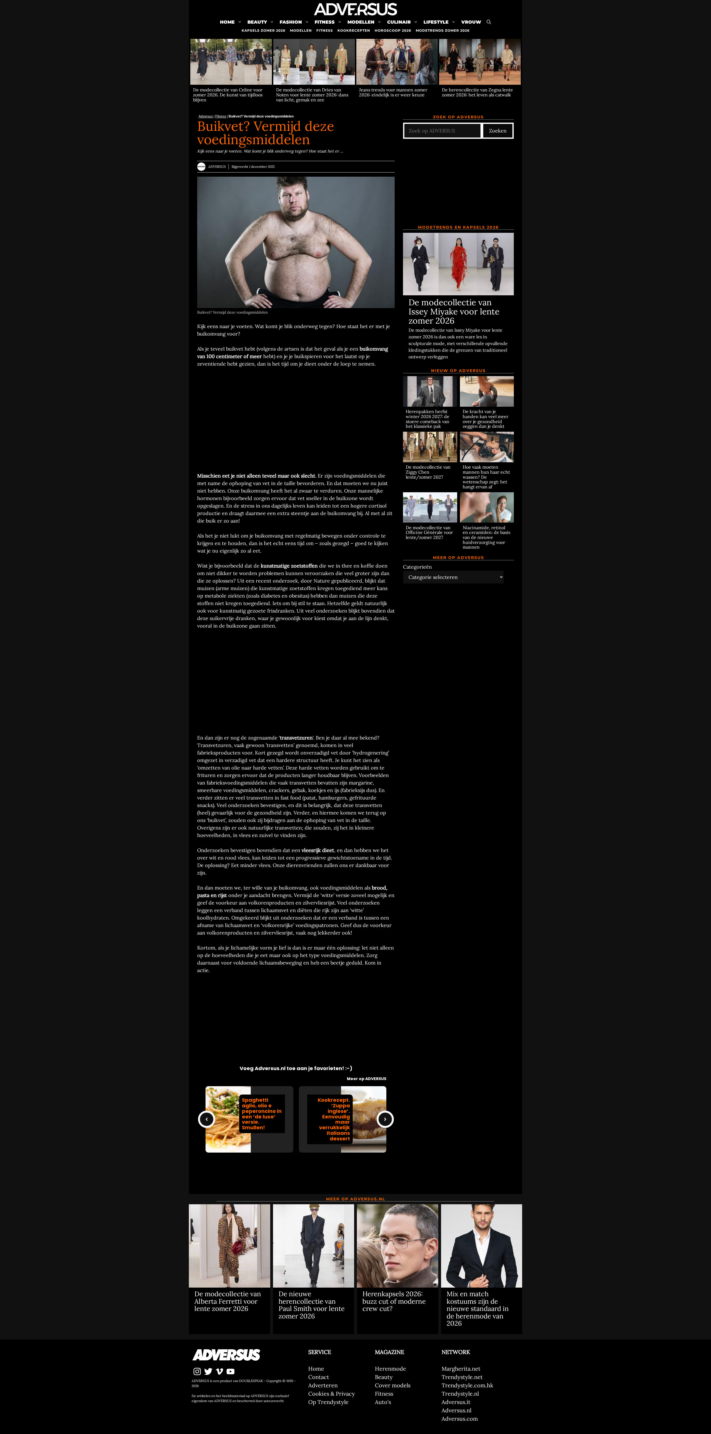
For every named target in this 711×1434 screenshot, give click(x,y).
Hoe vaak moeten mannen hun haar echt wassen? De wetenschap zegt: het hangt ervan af (486, 476)
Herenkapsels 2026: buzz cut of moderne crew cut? (394, 1301)
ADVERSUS (217, 166)
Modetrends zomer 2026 (443, 30)
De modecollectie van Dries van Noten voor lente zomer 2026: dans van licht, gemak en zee (312, 94)
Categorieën (417, 567)
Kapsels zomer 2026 (264, 30)
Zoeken (498, 131)
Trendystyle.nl (460, 1393)
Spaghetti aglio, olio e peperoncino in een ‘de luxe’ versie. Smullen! (262, 1113)
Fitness (325, 22)
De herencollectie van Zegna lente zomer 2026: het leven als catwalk (477, 92)
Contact (318, 1376)
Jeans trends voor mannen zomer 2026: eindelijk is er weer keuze (393, 92)
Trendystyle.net (462, 1376)
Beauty (257, 22)
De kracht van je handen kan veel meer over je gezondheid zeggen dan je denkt (486, 419)
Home (227, 22)
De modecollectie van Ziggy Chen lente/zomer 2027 (428, 472)
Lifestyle (436, 22)
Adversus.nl (456, 1410)
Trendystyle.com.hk (467, 1385)
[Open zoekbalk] (489, 22)
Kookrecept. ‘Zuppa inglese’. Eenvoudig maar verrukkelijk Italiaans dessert (334, 1119)
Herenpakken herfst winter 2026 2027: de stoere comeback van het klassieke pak (427, 419)
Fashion (291, 22)
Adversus (206, 116)
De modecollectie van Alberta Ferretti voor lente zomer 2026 (227, 1301)
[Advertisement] (296, 420)
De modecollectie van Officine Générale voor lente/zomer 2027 (429, 532)
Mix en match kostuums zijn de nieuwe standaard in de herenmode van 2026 (478, 1309)
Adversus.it (456, 1401)
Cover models (392, 1385)
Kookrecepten (353, 30)
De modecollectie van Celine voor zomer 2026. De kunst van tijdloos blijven (227, 94)
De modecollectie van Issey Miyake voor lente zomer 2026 (454, 311)
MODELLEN (301, 30)
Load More (296, 1175)
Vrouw (471, 22)
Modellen (360, 22)
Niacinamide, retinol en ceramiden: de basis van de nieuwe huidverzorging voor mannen (486, 537)
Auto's (383, 1401)
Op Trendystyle (328, 1401)
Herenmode (390, 1368)
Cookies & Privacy (331, 1393)
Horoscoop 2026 (393, 30)
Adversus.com (460, 1418)
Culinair (399, 22)
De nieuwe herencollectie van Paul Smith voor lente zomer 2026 (312, 1305)
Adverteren (323, 1385)
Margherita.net (461, 1368)
